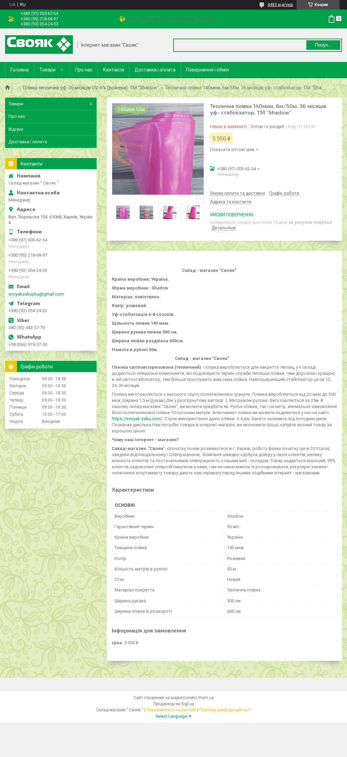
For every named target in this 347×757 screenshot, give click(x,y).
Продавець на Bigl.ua (173, 703)
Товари (47, 69)
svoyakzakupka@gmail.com (36, 294)
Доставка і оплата (155, 69)
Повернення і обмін (207, 69)
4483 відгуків (280, 4)
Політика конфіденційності (225, 710)
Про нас (84, 69)
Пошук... (323, 44)
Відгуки (15, 129)
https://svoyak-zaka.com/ (137, 418)
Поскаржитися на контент (171, 710)
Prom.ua (206, 697)
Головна (20, 69)
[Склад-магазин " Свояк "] (39, 45)
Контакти (113, 69)
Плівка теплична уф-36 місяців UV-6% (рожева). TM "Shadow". (91, 87)
